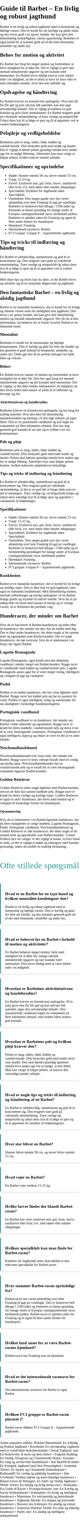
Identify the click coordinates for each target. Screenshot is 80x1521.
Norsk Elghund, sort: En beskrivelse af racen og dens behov (39, 1452)
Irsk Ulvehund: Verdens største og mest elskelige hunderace (37, 1475)
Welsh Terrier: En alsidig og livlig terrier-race (30, 1485)
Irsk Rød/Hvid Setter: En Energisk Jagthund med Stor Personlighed (40, 1464)
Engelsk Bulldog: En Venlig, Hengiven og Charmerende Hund (39, 1456)
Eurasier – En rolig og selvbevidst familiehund (38, 1460)
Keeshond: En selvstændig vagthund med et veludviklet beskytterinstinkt (39, 1448)
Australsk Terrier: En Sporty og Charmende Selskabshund (38, 1467)
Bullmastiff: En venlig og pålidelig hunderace (30, 1473)
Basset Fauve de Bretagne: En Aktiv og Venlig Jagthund (38, 1481)
